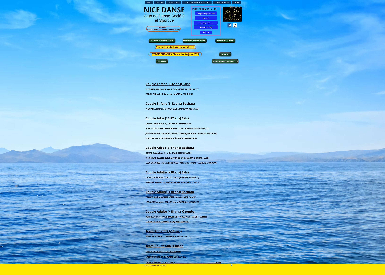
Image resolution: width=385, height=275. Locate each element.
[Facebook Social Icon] (229, 25)
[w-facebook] (232, 265)
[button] (222, 2)
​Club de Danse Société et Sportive (164, 18)
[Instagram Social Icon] (235, 25)
